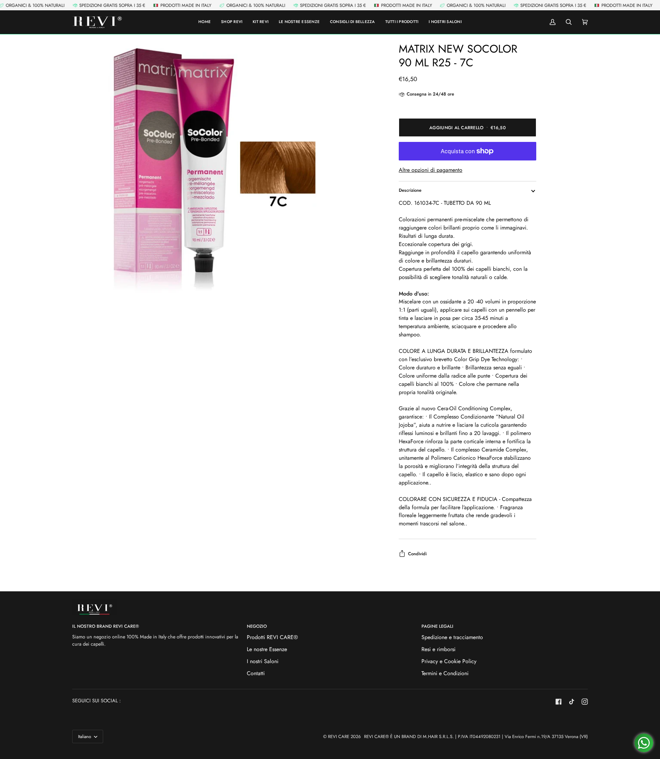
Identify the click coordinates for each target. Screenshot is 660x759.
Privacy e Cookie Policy (448, 661)
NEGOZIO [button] (257, 626)
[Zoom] (201, 171)
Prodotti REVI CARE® (272, 637)
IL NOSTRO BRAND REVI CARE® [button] (105, 626)
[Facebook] (559, 702)
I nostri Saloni (262, 661)
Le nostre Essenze (267, 649)
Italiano (85, 736)
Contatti (256, 673)
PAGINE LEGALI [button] (437, 626)
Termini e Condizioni (445, 673)
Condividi (417, 553)
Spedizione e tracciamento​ (452, 637)
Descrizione (410, 190)
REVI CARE (338, 736)
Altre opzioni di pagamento (430, 170)
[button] (402, 22)
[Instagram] (585, 702)
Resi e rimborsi (438, 649)
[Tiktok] (572, 702)
